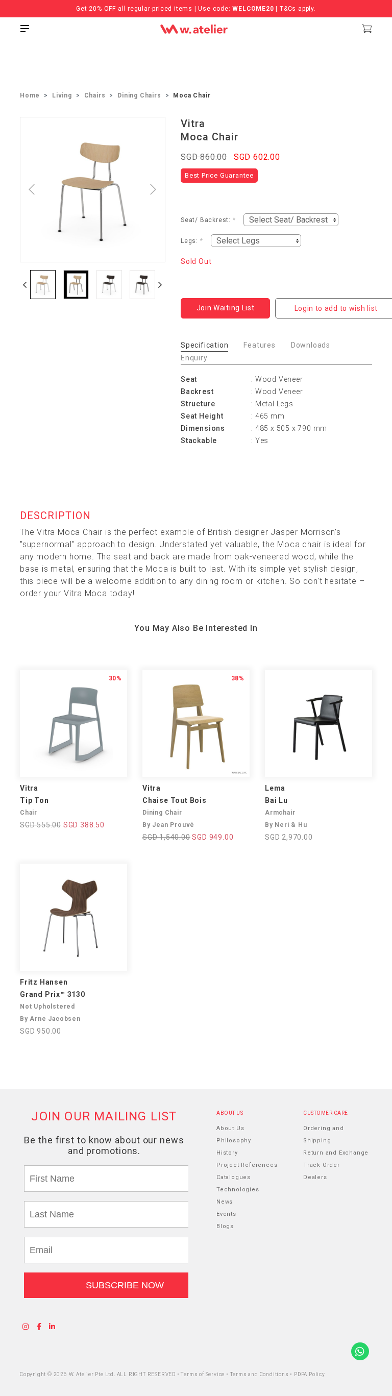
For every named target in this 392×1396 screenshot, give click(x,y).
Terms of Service (203, 1374)
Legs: (192, 240)
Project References (246, 1165)
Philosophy (233, 1140)
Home (30, 95)
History (227, 1152)
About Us (230, 1128)
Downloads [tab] (310, 345)
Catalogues (233, 1177)
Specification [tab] (204, 345)
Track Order (321, 1165)
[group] (43, 284)
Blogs (225, 1226)
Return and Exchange (336, 1152)
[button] (25, 284)
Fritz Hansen (44, 982)
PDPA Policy (309, 1374)
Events (226, 1214)
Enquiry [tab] (194, 358)
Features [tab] (259, 345)
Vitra (193, 123)
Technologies (237, 1189)
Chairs (95, 95)
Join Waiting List (226, 308)
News (224, 1201)
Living (62, 95)
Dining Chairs (139, 95)
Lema (275, 788)
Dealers (315, 1177)
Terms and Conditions (260, 1374)
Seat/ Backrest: (208, 220)
